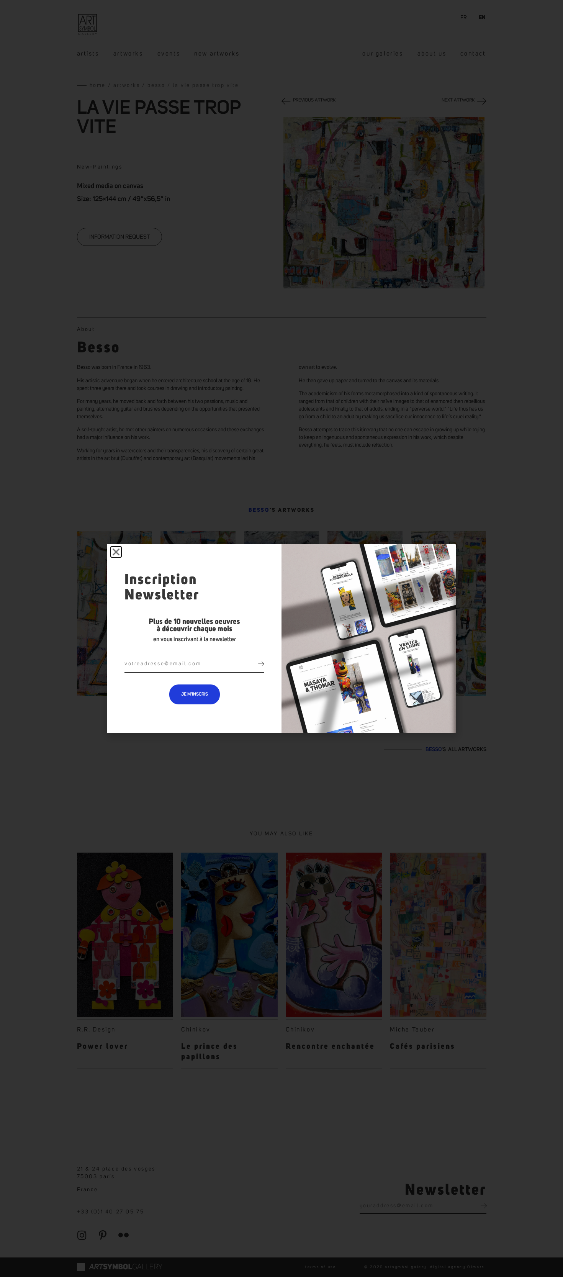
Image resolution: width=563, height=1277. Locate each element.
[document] (281, 638)
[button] (116, 552)
